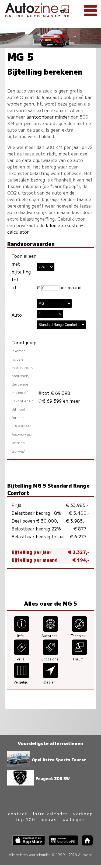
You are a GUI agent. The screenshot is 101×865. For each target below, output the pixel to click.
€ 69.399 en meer (61, 400)
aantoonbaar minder (47, 116)
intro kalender (50, 813)
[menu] (90, 10)
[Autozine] (50, 9)
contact (18, 813)
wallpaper (74, 819)
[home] (85, 844)
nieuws (49, 819)
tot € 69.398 (56, 393)
